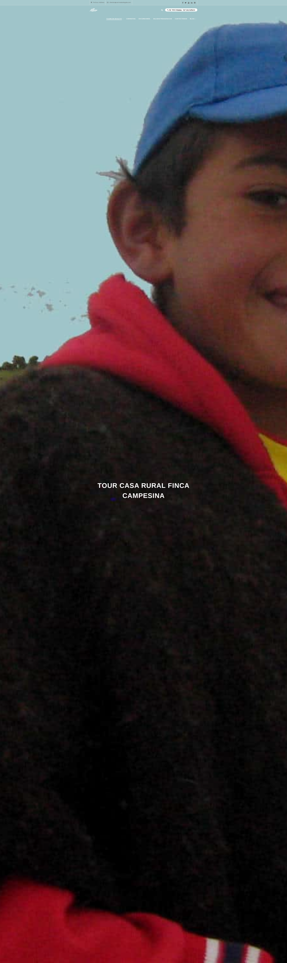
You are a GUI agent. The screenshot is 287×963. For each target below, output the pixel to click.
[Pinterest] (195, 3)
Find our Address (98, 2)
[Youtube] (188, 3)
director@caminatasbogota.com (120, 2)
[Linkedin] (191, 3)
